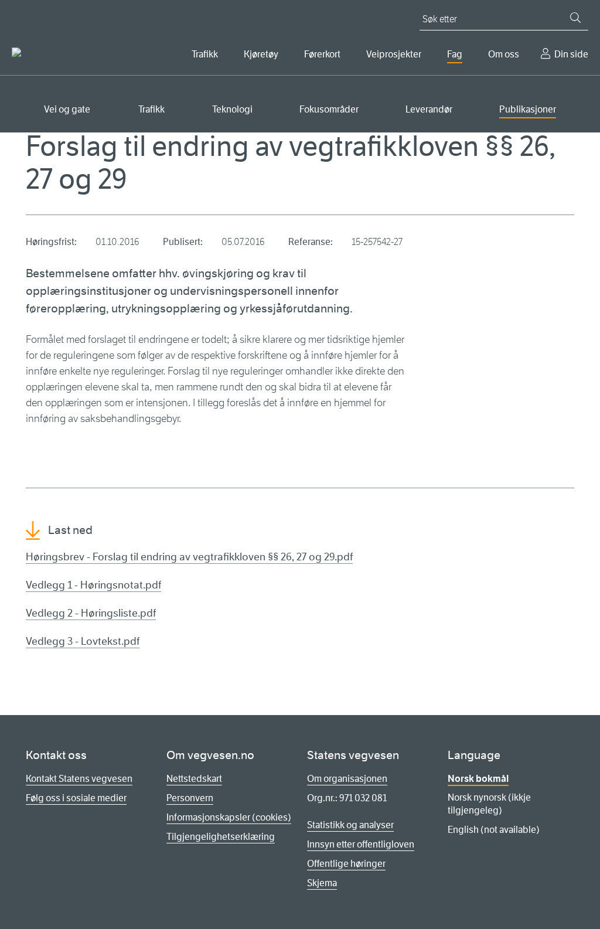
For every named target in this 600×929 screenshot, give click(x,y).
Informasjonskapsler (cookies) (228, 817)
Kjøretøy (261, 54)
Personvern (189, 798)
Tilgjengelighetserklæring (220, 836)
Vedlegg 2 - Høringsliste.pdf (91, 613)
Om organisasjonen (347, 778)
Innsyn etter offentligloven (360, 844)
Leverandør (428, 109)
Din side (571, 54)
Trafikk (205, 54)
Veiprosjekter (393, 54)
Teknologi (232, 109)
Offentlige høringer (346, 863)
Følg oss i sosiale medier (76, 798)
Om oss (503, 54)
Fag (454, 54)
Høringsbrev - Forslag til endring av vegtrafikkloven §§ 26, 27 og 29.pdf (189, 556)
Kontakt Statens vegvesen (79, 778)
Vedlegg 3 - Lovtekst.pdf (82, 641)
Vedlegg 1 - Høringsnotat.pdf (93, 585)
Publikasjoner (527, 109)
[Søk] (575, 17)
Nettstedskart (194, 778)
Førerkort (322, 54)
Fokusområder (329, 109)
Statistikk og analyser (350, 825)
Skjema (322, 883)
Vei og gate (67, 109)
